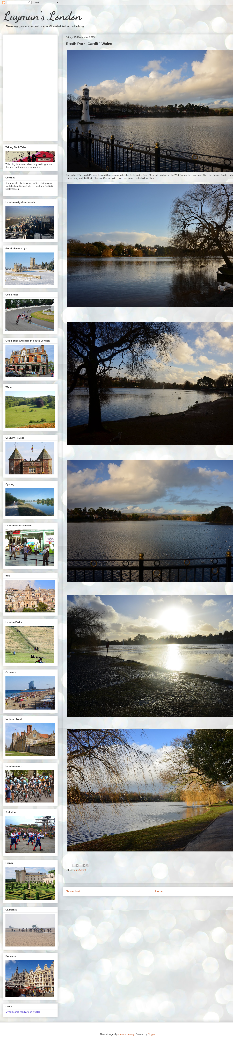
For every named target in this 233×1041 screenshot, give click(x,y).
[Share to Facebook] (83, 865)
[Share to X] (80, 865)
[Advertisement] (30, 87)
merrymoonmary (126, 1034)
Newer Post (73, 891)
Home (159, 891)
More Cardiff (80, 870)
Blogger (151, 1034)
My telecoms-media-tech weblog (22, 1011)
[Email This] (74, 865)
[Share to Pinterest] (87, 865)
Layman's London (42, 16)
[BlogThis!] (77, 865)
